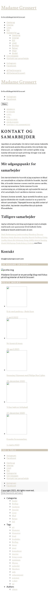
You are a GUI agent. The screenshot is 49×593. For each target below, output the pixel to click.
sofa (14, 572)
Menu (4, 104)
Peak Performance (8, 234)
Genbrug (11, 22)
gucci (14, 548)
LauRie (3, 240)
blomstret (16, 533)
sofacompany (17, 574)
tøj (13, 583)
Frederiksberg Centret (24, 243)
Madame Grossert (18, 8)
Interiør (10, 25)
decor (14, 545)
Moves (15, 563)
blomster (16, 530)
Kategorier (12, 32)
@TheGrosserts (14, 70)
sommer (15, 577)
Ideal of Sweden (40, 240)
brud (14, 536)
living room (17, 557)
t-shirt (14, 580)
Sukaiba (25, 237)
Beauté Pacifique (35, 237)
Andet (15, 53)
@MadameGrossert (16, 73)
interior (15, 554)
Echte (44, 237)
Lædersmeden (21, 234)
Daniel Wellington (8, 243)
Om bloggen (12, 55)
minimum (16, 560)
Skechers (17, 237)
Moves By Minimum (15, 240)
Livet (9, 27)
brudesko (16, 539)
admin (14, 589)
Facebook (11, 65)
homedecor (17, 551)
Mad (14, 50)
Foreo (26, 240)
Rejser (15, 48)
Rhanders (32, 234)
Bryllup (15, 45)
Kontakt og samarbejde (18, 58)
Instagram (11, 63)
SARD (31, 240)
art (13, 527)
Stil (8, 30)
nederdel (15, 566)
